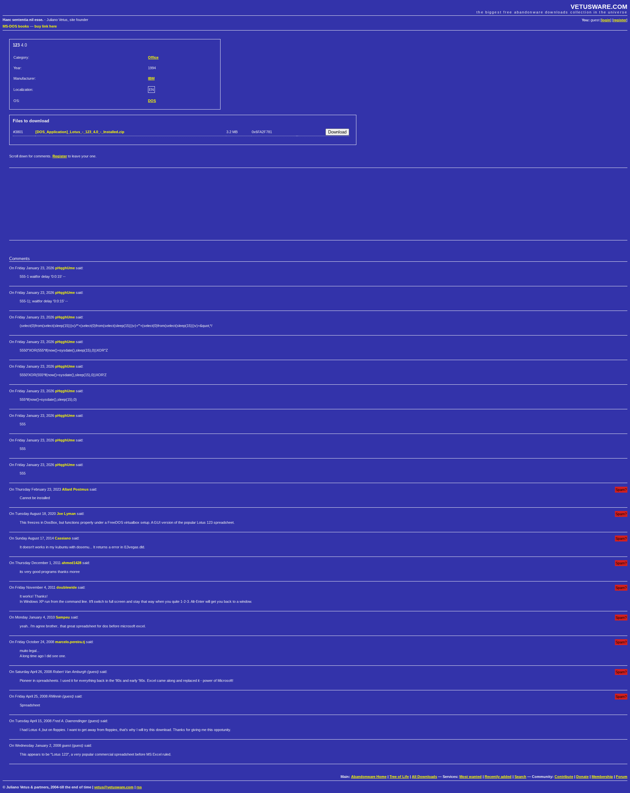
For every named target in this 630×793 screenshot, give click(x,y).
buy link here (45, 26)
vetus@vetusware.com (114, 787)
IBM (151, 78)
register (619, 20)
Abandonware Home (369, 777)
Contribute (564, 777)
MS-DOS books (16, 26)
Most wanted (470, 777)
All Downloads (424, 777)
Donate (582, 777)
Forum (621, 777)
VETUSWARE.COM (599, 6)
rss (139, 787)
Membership (602, 777)
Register (59, 156)
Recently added (498, 777)
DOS (152, 101)
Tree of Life (399, 777)
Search (520, 777)
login (605, 20)
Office (153, 57)
